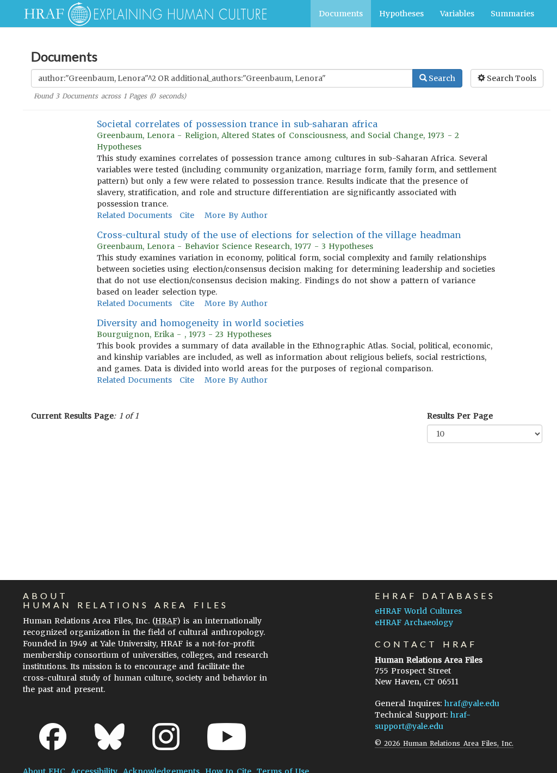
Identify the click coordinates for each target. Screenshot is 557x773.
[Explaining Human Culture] (141, 13)
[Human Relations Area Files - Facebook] (52, 736)
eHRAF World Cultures (418, 611)
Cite (187, 215)
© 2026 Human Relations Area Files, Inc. (444, 743)
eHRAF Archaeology (414, 622)
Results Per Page (460, 416)
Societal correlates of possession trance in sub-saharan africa (237, 124)
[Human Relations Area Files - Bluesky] (109, 736)
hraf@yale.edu (471, 703)
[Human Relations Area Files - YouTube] (227, 736)
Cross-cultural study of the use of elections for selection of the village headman (279, 234)
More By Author (236, 215)
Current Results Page (72, 416)
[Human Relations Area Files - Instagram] (166, 736)
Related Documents (134, 215)
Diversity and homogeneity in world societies (200, 322)
